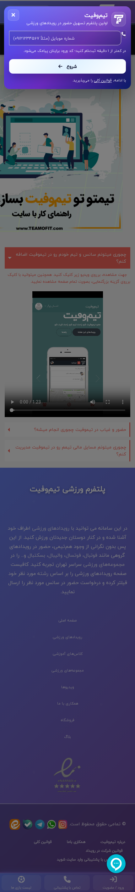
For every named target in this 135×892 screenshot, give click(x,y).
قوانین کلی (103, 80)
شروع (71, 66)
